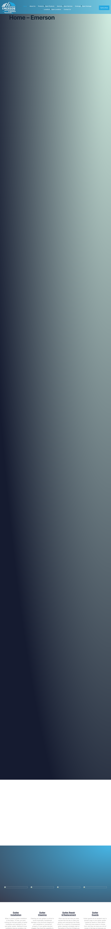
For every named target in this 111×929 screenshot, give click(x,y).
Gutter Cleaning (42, 913)
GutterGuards (95, 913)
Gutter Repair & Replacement (69, 913)
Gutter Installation (16, 913)
